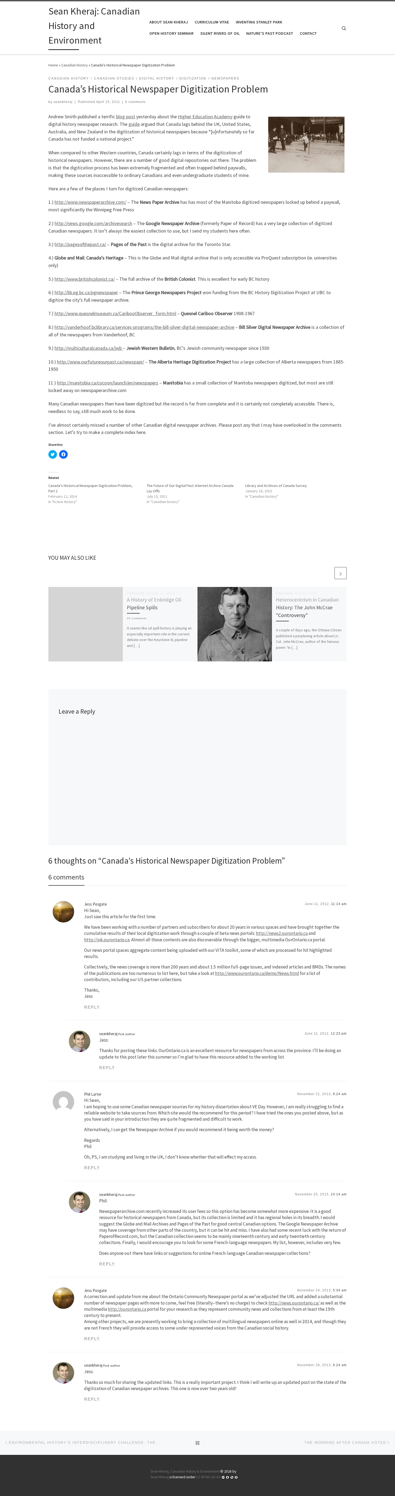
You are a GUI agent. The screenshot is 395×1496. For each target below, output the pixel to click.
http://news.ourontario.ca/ (293, 1303)
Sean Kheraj (159, 1477)
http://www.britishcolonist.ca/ (85, 279)
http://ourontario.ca (127, 1309)
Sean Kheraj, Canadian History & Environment (185, 1471)
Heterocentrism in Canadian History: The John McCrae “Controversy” (307, 607)
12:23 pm (339, 1033)
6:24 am (340, 1365)
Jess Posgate (95, 904)
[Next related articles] (341, 573)
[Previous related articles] (328, 573)
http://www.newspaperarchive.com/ (90, 202)
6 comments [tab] (66, 876)
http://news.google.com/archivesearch (93, 223)
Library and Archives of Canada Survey (276, 485)
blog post (125, 116)
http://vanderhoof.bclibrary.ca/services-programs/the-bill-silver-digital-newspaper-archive (144, 327)
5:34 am (340, 1290)
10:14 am (339, 1194)
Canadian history (74, 65)
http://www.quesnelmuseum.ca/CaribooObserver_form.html (115, 313)
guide (134, 124)
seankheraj (63, 102)
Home (53, 65)
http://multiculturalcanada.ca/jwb (89, 348)
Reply (92, 1007)
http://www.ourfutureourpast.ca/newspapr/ (100, 362)
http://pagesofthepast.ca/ (80, 244)
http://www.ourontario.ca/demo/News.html (257, 973)
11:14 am (339, 904)
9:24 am (340, 1094)
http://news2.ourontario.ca (282, 933)
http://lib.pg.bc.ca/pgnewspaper (86, 292)
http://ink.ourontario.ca (107, 940)
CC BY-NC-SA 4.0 (208, 1477)
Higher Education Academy (205, 116)
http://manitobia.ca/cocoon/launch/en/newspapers (107, 383)
